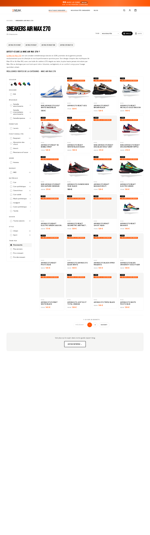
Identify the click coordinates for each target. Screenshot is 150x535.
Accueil (10, 20)
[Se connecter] (130, 10)
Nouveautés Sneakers (80, 10)
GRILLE (128, 33)
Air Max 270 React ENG (48, 45)
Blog (96, 10)
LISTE (140, 33)
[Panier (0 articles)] (135, 10)
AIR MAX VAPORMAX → (75, 344)
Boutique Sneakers (57, 10)
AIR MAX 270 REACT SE (66, 45)
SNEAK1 (84, 2)
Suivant (104, 325)
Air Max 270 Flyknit (15, 45)
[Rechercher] (124, 10)
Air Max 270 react (31, 45)
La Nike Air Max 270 (14, 56)
